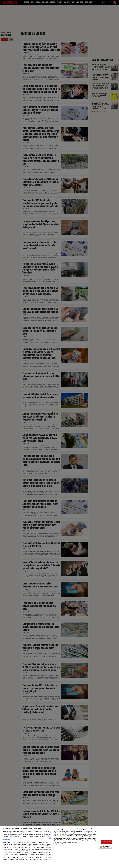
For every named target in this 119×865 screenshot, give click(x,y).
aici (44, 852)
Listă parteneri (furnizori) (60, 844)
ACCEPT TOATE (106, 842)
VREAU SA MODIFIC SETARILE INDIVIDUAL (105, 847)
